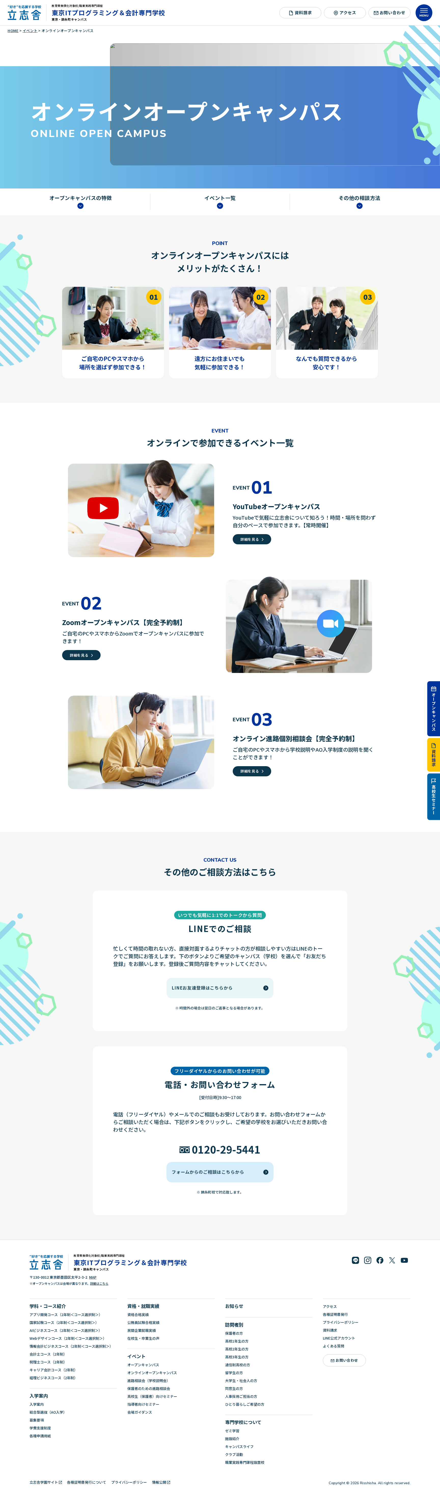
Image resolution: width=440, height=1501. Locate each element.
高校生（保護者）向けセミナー (152, 1396)
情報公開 (159, 1482)
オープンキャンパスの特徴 (80, 198)
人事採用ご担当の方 (241, 1396)
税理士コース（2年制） (48, 1361)
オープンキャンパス (434, 712)
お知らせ (234, 1306)
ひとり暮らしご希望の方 (244, 1404)
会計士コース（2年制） (48, 1354)
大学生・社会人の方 (241, 1380)
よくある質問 (333, 1345)
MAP (93, 1277)
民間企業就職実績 (141, 1330)
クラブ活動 (234, 1454)
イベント (136, 1356)
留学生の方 (234, 1372)
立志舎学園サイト (44, 1482)
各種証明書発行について (86, 1482)
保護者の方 (234, 1333)
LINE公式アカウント (339, 1338)
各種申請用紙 (40, 1435)
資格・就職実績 (143, 1306)
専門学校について (243, 1422)
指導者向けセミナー (143, 1404)
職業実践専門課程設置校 (244, 1462)
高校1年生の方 (237, 1341)
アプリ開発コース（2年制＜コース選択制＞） (66, 1314)
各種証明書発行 (335, 1314)
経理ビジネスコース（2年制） (54, 1377)
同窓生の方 (234, 1388)
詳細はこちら (99, 1283)
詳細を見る (249, 539)
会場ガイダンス (139, 1412)
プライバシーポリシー (341, 1322)
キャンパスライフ (239, 1446)
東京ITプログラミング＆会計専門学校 (109, 12)
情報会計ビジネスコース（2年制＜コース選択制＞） (71, 1346)
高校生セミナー (434, 800)
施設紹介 (232, 1438)
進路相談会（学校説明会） (148, 1380)
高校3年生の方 (237, 1356)
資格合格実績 (138, 1314)
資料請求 (434, 757)
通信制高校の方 (237, 1364)
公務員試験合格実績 (143, 1322)
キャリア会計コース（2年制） (54, 1369)
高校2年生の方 (237, 1348)
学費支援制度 (40, 1427)
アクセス (347, 12)
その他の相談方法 (359, 198)
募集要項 (37, 1420)
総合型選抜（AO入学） (48, 1412)
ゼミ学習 (232, 1430)
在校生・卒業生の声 (143, 1338)
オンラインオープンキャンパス (152, 1372)
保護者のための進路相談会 (148, 1388)
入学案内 (39, 1395)
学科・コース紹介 (48, 1306)
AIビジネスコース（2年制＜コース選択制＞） (66, 1330)
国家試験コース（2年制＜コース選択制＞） (64, 1322)
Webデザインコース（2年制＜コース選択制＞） (68, 1338)
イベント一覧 (220, 198)
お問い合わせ (392, 12)
